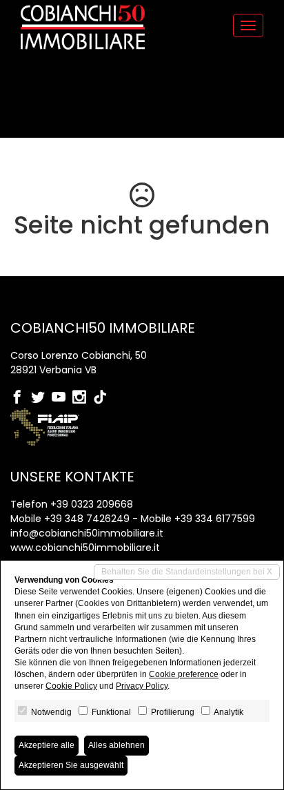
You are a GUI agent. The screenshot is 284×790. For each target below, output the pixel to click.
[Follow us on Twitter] (41, 398)
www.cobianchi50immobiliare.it (85, 547)
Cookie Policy (71, 686)
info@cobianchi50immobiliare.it (86, 533)
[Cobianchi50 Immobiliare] (82, 27)
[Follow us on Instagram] (82, 398)
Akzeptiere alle (46, 745)
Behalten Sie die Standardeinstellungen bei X (186, 571)
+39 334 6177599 (214, 519)
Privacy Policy (142, 686)
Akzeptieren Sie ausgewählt (71, 765)
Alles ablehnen (116, 745)
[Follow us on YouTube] (62, 398)
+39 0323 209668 (91, 504)
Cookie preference (184, 674)
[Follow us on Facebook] (20, 398)
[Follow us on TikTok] (103, 398)
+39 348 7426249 (87, 519)
